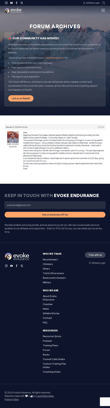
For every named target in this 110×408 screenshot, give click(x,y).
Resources (50, 330)
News (46, 308)
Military (47, 282)
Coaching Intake (51, 371)
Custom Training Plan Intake (54, 365)
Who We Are (51, 290)
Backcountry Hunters (54, 277)
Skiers (46, 268)
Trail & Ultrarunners (53, 273)
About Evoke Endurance (49, 298)
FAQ (45, 322)
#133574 (101, 127)
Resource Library (52, 336)
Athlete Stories (51, 313)
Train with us (95, 254)
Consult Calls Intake (54, 359)
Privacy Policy (12, 399)
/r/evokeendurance (54, 57)
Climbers (48, 264)
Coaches (48, 304)
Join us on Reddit (21, 98)
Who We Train (52, 253)
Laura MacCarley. (45, 396)
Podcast (47, 340)
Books (46, 354)
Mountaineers (50, 259)
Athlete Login (93, 2)
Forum (46, 350)
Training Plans (50, 345)
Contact (47, 317)
